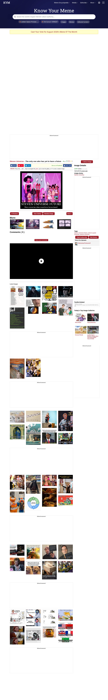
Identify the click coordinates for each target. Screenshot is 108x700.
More (92, 3)
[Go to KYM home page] (6, 3)
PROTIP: (12, 168)
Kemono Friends (79, 335)
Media (74, 3)
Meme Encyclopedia (61, 3)
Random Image (48, 213)
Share (14, 165)
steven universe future (80, 233)
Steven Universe (17, 161)
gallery (37, 168)
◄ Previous (14, 213)
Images (63, 22)
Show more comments (41, 240)
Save (21, 165)
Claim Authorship (82, 237)
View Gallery (37, 213)
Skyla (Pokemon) (91, 322)
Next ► (69, 213)
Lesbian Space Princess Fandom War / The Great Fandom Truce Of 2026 (92, 336)
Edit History (93, 237)
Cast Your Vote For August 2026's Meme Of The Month (54, 32)
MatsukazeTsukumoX (84, 243)
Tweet (28, 165)
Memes (71, 22)
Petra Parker (78, 322)
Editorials (83, 3)
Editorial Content (83, 22)
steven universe (85, 234)
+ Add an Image (86, 161)
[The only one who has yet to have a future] (41, 190)
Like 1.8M (68, 165)
